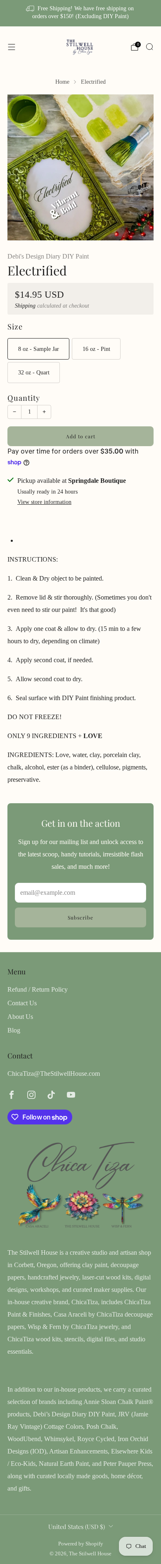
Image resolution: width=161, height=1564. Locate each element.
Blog (13, 1030)
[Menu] (11, 47)
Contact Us (22, 1003)
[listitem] (80, 13)
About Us (20, 1016)
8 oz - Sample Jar (38, 349)
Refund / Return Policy (37, 989)
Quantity (23, 398)
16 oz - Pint (96, 349)
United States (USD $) (76, 1526)
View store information (44, 502)
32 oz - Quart (34, 372)
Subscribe (80, 917)
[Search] (149, 46)
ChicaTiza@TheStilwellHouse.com (53, 1073)
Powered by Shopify (80, 1544)
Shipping (25, 306)
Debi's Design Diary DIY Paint (48, 256)
